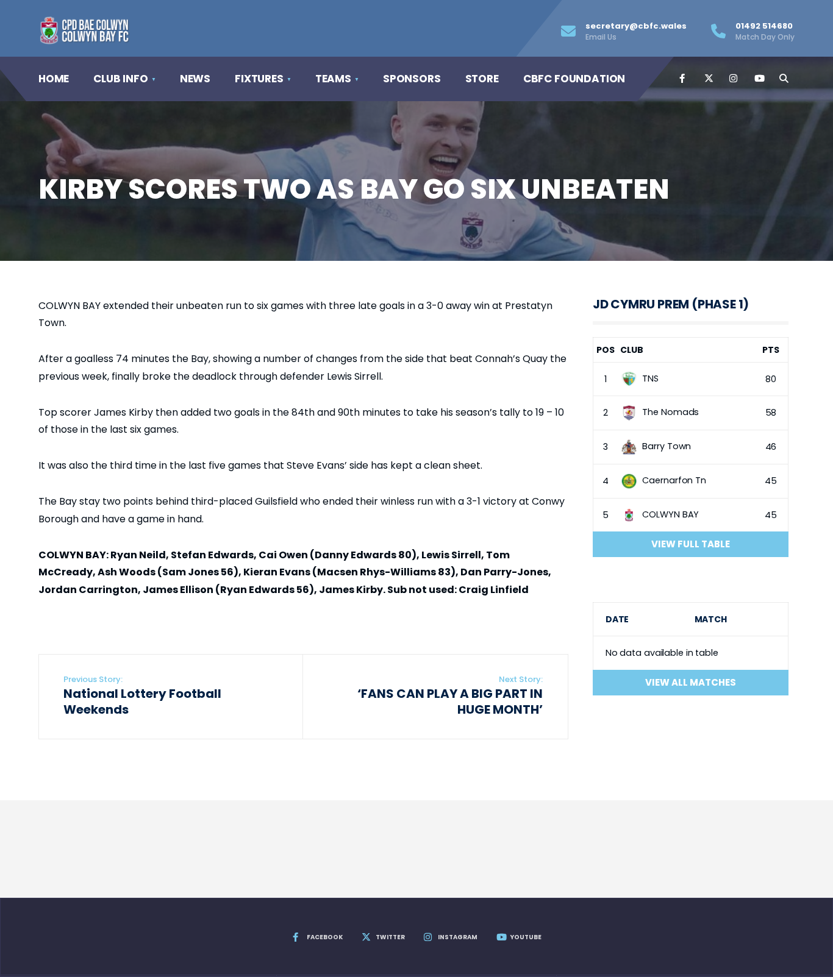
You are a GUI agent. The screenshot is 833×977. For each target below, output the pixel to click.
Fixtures (259, 78)
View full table (690, 544)
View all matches (690, 682)
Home (53, 78)
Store (482, 78)
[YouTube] (758, 78)
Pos (605, 350)
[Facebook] (683, 78)
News (195, 78)
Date (617, 619)
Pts (770, 350)
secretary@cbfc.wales (636, 31)
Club (631, 350)
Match (711, 619)
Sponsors (412, 78)
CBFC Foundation (574, 78)
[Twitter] (708, 78)
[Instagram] (733, 78)
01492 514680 (765, 31)
